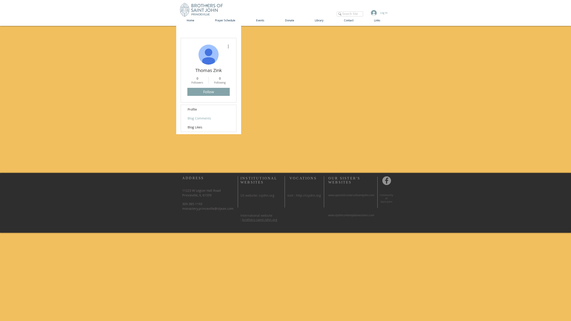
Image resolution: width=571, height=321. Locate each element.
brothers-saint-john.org (259, 220)
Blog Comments (199, 118)
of (386, 198)
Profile (192, 109)
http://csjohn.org (308, 195)
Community (386, 195)
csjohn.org (266, 195)
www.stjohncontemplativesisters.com (351, 215)
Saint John (386, 201)
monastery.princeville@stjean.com (208, 208)
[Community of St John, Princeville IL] (386, 180)
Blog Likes (195, 127)
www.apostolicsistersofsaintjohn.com (351, 195)
